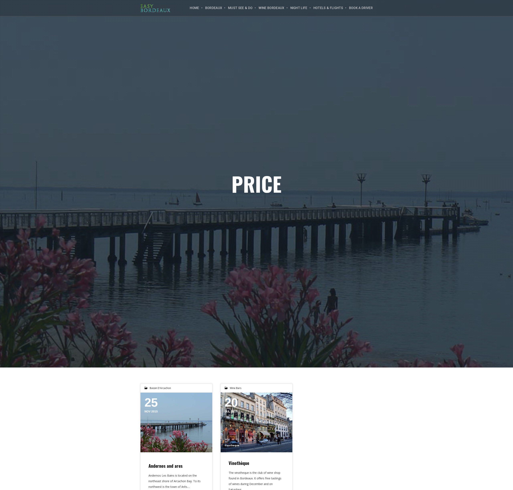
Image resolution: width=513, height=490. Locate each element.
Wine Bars (235, 388)
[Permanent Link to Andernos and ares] (176, 422)
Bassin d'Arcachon (160, 388)
